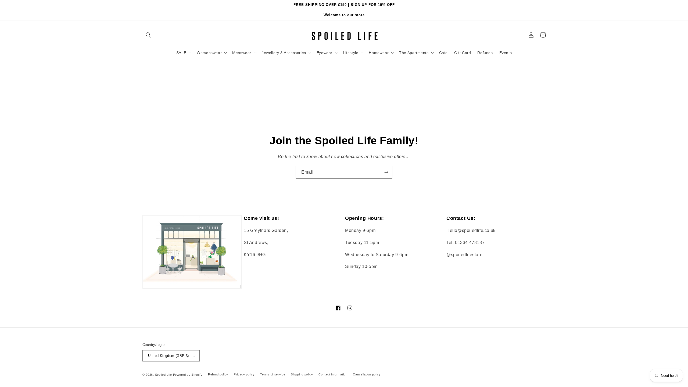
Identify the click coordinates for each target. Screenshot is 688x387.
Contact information (332, 374)
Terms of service (272, 374)
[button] (148, 35)
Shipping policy (302, 374)
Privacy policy (244, 374)
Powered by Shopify (188, 374)
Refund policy (218, 374)
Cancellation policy (367, 374)
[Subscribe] (386, 172)
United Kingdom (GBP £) (168, 356)
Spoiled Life (163, 374)
